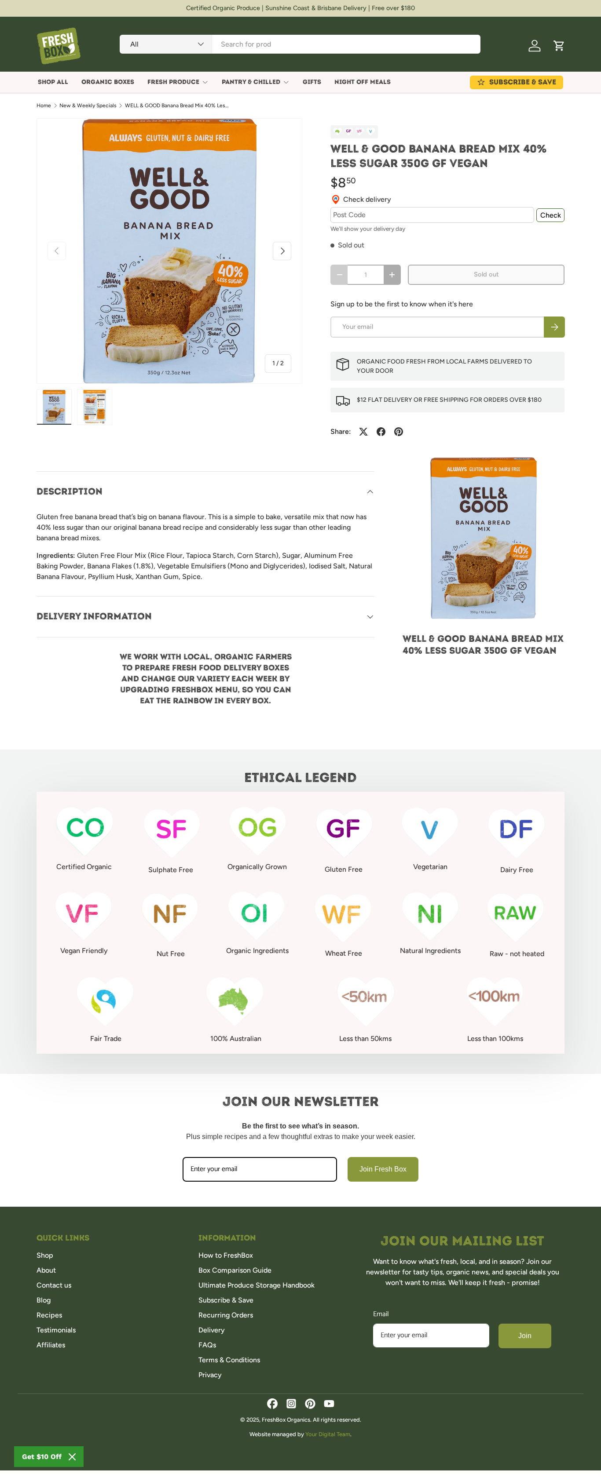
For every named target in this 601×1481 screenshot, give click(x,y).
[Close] (72, 1456)
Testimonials (56, 1330)
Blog (44, 1300)
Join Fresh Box (383, 1169)
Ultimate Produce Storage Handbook (256, 1285)
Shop (45, 1255)
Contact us (54, 1285)
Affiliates (51, 1345)
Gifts (312, 82)
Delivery (211, 1330)
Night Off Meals (362, 82)
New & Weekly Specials (88, 105)
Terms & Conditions (229, 1360)
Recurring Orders (225, 1315)
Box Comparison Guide (234, 1270)
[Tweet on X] (363, 431)
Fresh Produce (173, 82)
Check (550, 215)
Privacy (210, 1375)
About (46, 1270)
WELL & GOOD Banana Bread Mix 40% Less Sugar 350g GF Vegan (178, 105)
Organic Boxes (107, 82)
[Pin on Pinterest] (398, 431)
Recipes (49, 1315)
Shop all (53, 82)
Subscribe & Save (225, 1300)
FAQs (207, 1345)
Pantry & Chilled (251, 82)
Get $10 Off (42, 1456)
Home (44, 105)
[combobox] (300, 44)
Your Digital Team (327, 1434)
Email (381, 1314)
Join (524, 1335)
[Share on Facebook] (381, 431)
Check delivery (367, 199)
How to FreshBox (225, 1255)
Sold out (486, 274)
